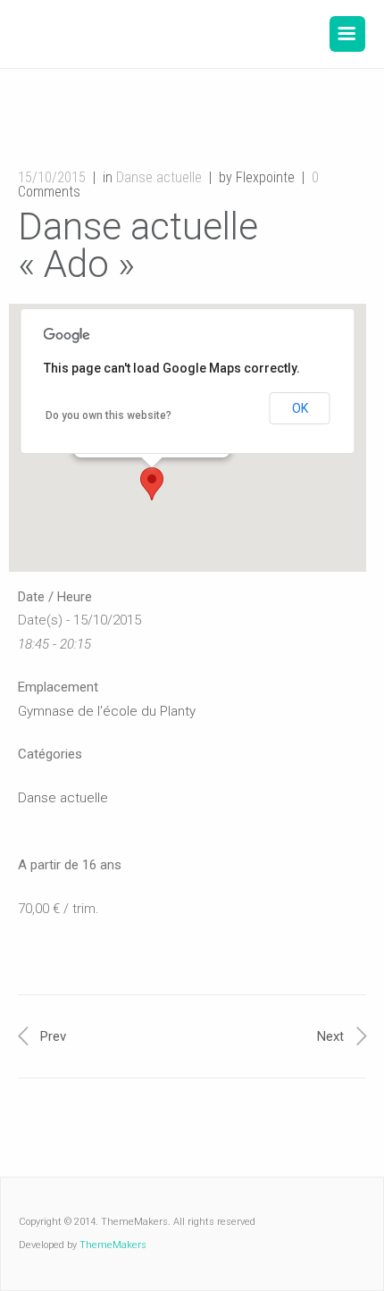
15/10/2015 (52, 177)
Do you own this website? (108, 415)
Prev (53, 1036)
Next (330, 1036)
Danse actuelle (159, 177)
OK (300, 408)
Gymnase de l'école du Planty (107, 711)
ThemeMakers (112, 1245)
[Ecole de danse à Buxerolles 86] (149, 34)
